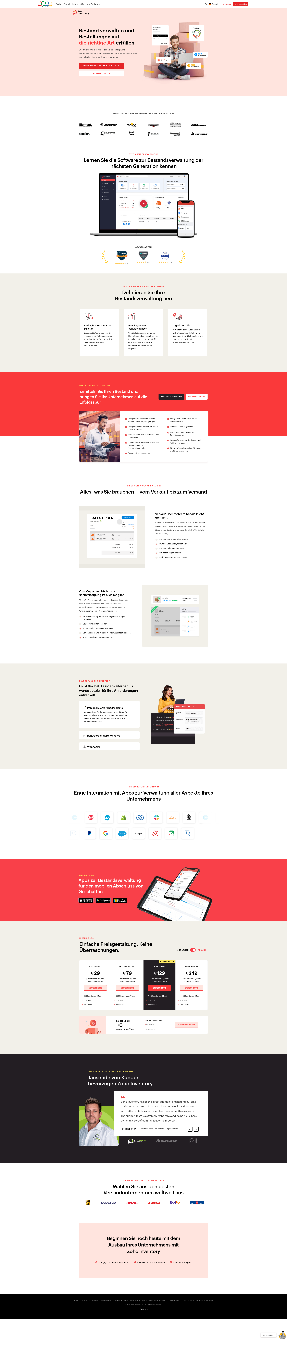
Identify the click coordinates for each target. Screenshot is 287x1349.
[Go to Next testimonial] (196, 1129)
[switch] (193, 950)
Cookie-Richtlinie (174, 1300)
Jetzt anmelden (241, 4)
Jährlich (202, 950)
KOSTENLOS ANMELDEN (171, 397)
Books (58, 4)
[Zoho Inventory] (81, 12)
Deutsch (215, 4)
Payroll (67, 4)
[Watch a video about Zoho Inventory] (143, 203)
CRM (82, 4)
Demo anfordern (101, 73)
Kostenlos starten (186, 1025)
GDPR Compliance (188, 1300)
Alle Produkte (92, 4)
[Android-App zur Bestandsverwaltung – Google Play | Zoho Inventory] (102, 902)
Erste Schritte (95, 988)
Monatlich (183, 950)
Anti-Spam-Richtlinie (121, 1300)
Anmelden (227, 4)
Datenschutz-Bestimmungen (157, 1300)
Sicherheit (85, 1300)
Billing (75, 4)
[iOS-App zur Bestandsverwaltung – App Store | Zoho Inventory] (86, 902)
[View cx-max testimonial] (167, 1141)
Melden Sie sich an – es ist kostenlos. (101, 66)
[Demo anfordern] (282, 1335)
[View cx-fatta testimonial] (193, 1141)
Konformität (94, 1300)
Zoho (45, 4)
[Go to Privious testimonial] (190, 1129)
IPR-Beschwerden (106, 1300)
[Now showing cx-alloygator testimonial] (137, 1141)
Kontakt (76, 1300)
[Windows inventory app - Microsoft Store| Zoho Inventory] (119, 902)
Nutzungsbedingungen (137, 1300)
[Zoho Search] (206, 4)
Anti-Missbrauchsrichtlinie (204, 1300)
